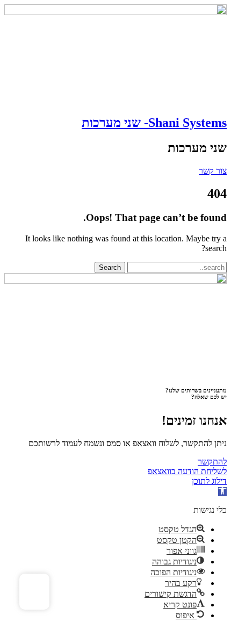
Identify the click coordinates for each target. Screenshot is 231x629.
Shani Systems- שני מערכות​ (154, 123)
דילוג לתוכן (209, 480)
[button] (222, 491)
